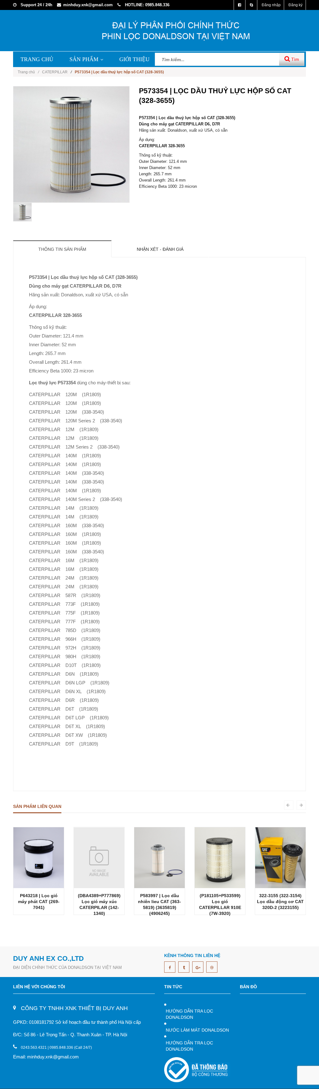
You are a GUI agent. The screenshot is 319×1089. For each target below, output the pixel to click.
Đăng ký (295, 5)
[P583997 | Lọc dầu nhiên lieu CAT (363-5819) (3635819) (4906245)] (159, 857)
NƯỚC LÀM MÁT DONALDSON (197, 1030)
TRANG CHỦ (37, 59)
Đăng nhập (271, 5)
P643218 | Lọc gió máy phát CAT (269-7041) (39, 901)
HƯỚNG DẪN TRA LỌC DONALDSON (189, 1014)
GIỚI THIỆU (134, 59)
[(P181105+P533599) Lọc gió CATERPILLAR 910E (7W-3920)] (220, 857)
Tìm (294, 59)
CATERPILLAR (55, 72)
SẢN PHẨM (83, 59)
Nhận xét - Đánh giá (160, 249)
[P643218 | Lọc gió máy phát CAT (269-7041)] (38, 857)
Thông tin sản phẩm (62, 249)
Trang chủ (28, 72)
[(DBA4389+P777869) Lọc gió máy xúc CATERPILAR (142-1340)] (99, 857)
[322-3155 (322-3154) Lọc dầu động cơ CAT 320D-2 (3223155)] (280, 857)
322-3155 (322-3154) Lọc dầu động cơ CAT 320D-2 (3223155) (280, 901)
